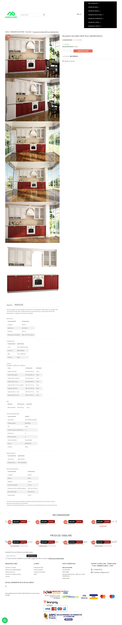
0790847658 (97, 570)
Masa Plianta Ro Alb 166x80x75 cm (103, 521)
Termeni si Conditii (10, 567)
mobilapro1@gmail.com (101, 572)
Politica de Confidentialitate (56, 558)
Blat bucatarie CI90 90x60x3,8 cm (19, 521)
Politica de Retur (38, 570)
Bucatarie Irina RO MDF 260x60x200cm (75, 542)
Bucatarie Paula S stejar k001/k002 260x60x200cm (47, 543)
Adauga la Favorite (69, 61)
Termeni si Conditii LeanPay (13, 574)
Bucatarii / (29, 32)
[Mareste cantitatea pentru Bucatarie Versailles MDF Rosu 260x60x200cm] (70, 50)
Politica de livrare (10, 572)
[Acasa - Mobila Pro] (11, 15)
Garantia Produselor (39, 572)
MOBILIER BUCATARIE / (17, 32)
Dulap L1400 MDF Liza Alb (47, 521)
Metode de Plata (38, 567)
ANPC (35, 574)
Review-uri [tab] (19, 305)
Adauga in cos (83, 51)
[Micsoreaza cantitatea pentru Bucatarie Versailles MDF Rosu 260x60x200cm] (63, 50)
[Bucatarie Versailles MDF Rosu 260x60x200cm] (32, 56)
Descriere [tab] (9, 305)
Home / (7, 32)
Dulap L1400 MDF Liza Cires (75, 521)
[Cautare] (44, 14)
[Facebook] (5, 586)
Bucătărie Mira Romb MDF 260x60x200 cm (103, 543)
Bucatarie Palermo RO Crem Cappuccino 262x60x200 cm (19, 543)
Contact (7, 576)
